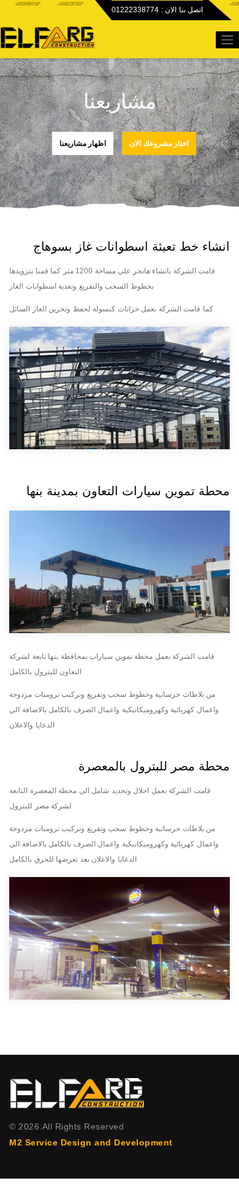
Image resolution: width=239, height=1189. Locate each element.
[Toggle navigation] (227, 39)
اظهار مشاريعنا (83, 143)
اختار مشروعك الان (159, 143)
